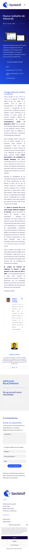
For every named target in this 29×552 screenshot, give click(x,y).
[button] (27, 524)
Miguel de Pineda (18, 62)
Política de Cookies (9, 548)
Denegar (15, 541)
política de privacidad (16, 447)
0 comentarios (10, 78)
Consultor (14, 304)
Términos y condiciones (9, 511)
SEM (13, 23)
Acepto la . (14, 447)
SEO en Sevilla (7, 23)
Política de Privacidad (18, 548)
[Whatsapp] (16, 367)
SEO (18, 304)
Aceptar (14, 537)
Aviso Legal (6, 506)
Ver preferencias (14, 545)
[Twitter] (14, 367)
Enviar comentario (14, 466)
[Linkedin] (12, 367)
